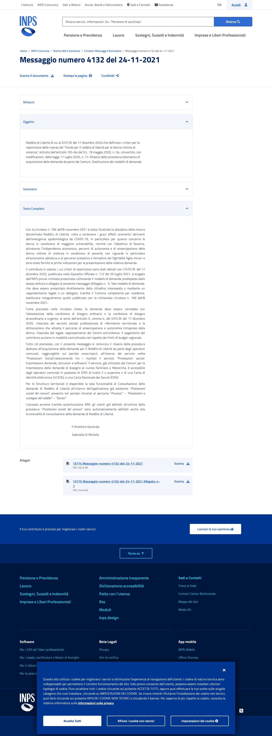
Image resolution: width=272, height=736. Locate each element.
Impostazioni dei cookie (198, 721)
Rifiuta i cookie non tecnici (136, 721)
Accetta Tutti (72, 721)
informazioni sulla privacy (96, 703)
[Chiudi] (224, 670)
